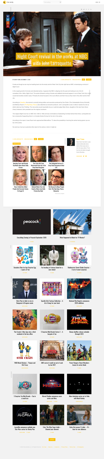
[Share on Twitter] (8, 19)
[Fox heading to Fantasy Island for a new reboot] (52, 255)
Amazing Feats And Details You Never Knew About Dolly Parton (20, 165)
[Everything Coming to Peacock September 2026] (32, 222)
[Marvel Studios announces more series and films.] (52, 384)
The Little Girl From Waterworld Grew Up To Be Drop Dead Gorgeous (38, 165)
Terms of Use (72, 447)
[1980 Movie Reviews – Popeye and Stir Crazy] (25, 350)
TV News (89, 79)
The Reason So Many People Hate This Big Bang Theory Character (56, 189)
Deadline (22, 102)
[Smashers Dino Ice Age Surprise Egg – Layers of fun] (25, 255)
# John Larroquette (66, 79)
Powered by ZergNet (59, 193)
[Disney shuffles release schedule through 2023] (79, 319)
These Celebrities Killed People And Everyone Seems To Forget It (20, 189)
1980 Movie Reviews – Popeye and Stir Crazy (24, 364)
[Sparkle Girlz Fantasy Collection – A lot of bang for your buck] (52, 288)
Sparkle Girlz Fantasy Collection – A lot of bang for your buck (52, 302)
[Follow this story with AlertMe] (8, 26)
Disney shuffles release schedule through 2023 (79, 333)
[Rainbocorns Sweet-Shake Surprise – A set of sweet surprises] (79, 255)
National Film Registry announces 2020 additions (79, 302)
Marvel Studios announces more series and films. (52, 397)
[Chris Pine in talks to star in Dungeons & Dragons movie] (25, 288)
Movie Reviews (25, 368)
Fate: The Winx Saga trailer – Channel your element (52, 428)
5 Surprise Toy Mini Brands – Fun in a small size (25, 397)
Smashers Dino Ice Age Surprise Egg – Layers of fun (25, 268)
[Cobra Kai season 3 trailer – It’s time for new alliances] (79, 415)
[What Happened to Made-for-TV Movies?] (72, 222)
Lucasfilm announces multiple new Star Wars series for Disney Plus (24, 428)
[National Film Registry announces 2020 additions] (79, 288)
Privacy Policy (64, 447)
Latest (52, 439)
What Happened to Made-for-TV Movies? (72, 237)
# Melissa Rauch (76, 79)
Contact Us (56, 447)
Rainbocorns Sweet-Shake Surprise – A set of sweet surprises (79, 268)
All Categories (80, 447)
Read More (79, 156)
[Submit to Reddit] (8, 23)
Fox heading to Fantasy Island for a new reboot (52, 268)
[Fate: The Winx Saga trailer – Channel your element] (52, 415)
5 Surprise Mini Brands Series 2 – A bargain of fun (52, 333)
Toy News (25, 272)
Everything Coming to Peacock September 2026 (31, 237)
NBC (83, 79)
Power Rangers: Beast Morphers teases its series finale (79, 364)
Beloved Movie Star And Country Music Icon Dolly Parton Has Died (38, 189)
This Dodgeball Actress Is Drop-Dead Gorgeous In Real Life (56, 165)
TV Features (72, 241)
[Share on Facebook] (8, 16)
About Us (50, 447)
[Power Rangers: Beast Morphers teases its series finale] (79, 350)
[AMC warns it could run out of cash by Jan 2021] (52, 350)
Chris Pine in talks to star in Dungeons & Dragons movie (24, 302)
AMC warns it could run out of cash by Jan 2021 (52, 364)
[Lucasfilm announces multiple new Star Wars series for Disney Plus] (25, 415)
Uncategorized (79, 401)
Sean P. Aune (80, 139)
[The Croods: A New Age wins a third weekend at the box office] (25, 319)
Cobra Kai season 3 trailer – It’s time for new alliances (79, 428)
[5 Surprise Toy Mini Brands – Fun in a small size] (25, 384)
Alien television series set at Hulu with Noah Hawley (79, 397)
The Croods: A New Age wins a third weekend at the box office (25, 333)
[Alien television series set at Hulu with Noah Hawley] (79, 384)
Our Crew (44, 447)
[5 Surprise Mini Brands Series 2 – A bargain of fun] (52, 319)
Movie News (24, 306)
